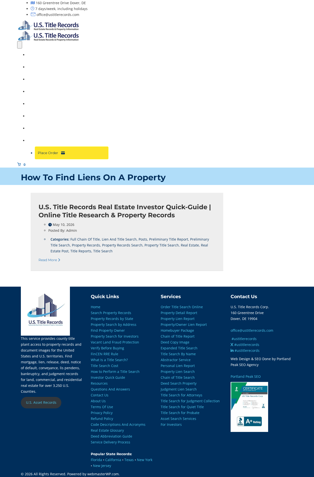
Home (35, 55)
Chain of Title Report (178, 336)
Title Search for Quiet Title (182, 406)
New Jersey (102, 465)
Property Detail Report (179, 312)
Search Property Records (111, 312)
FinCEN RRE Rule (104, 354)
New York (144, 459)
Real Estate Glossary (107, 430)
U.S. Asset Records (41, 402)
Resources (38, 140)
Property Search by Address (113, 324)
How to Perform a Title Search (115, 371)
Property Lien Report (178, 318)
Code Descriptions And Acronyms (118, 424)
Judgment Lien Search (179, 389)
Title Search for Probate (180, 412)
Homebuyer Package (177, 330)
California (113, 459)
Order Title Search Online (182, 307)
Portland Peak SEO (246, 376)
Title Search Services (47, 79)
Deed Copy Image (175, 342)
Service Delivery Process (110, 442)
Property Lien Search (178, 371)
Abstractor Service (176, 359)
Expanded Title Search (179, 348)
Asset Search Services (178, 418)
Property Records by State (112, 318)
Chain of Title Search (178, 377)
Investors (37, 91)
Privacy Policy (102, 412)
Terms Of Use (102, 406)
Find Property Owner (108, 330)
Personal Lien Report (178, 365)
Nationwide (39, 104)
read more (48, 260)
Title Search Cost (104, 365)
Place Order (49, 153)
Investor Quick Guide (108, 377)
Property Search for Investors (115, 336)
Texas (129, 459)
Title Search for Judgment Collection (190, 401)
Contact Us (99, 395)
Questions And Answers (110, 389)
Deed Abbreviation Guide (111, 436)
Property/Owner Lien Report (184, 324)
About (35, 128)
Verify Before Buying (107, 348)
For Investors (171, 424)
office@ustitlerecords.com (252, 330)
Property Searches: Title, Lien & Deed (61, 67)
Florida (96, 459)
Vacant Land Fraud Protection (115, 342)
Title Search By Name (178, 354)
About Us (98, 401)
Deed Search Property (178, 383)
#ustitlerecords (244, 338)
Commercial (40, 116)
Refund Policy (102, 418)
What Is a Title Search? (109, 359)
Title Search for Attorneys (181, 395)
